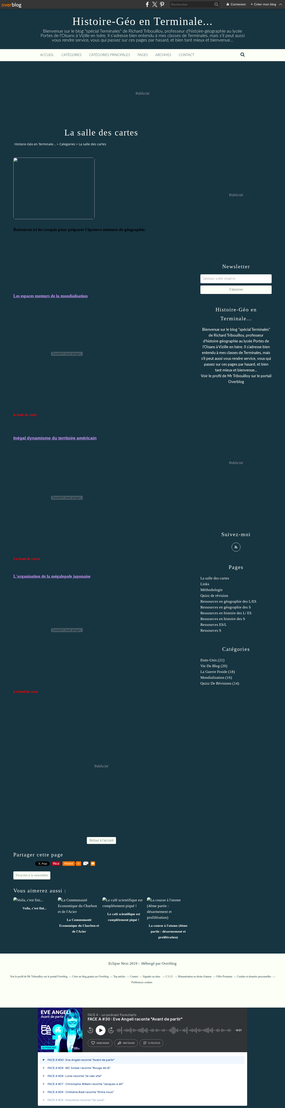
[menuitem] (47, 55)
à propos (154, 1043)
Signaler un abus (152, 976)
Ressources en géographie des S (225, 607)
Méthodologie (211, 590)
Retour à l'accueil (101, 840)
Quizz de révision (214, 596)
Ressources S (210, 630)
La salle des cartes (214, 578)
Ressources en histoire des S (222, 619)
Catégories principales (109, 55)
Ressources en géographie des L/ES (228, 601)
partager (129, 1043)
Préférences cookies (141, 982)
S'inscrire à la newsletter (32, 875)
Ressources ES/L (213, 625)
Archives (163, 55)
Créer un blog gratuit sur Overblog (90, 976)
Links (204, 584)
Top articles (119, 976)
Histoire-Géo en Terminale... (142, 21)
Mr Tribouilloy (238, 376)
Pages (143, 55)
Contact (186, 55)
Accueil (47, 55)
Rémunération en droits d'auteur (195, 976)
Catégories (71, 55)
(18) (217, 672)
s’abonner (102, 1043)
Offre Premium (224, 976)
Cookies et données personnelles (254, 976)
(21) (212, 660)
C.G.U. (169, 976)
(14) (219, 683)
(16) (216, 677)
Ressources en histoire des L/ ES (225, 613)
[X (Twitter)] (154, 4)
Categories (67, 144)
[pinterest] (162, 4)
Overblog (169, 963)
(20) (213, 666)
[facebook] (147, 4)
